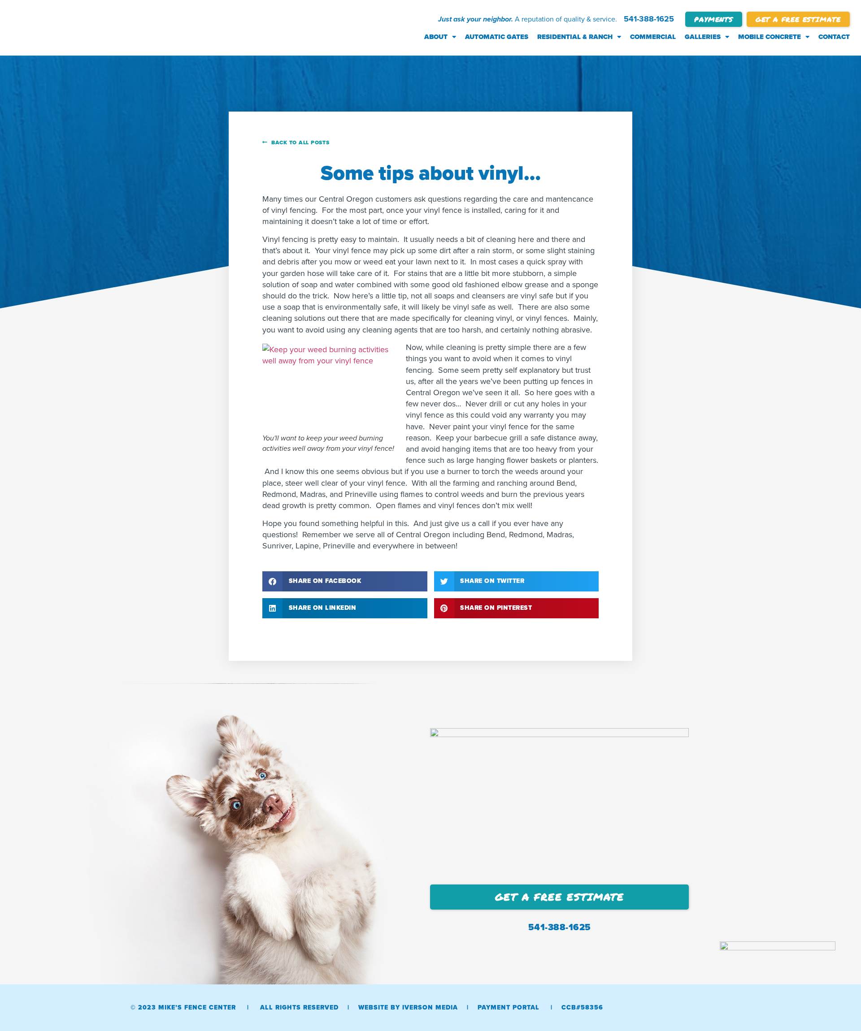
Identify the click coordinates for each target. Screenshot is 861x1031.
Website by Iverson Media (408, 1007)
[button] (344, 581)
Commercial (653, 37)
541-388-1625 (649, 19)
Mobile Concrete (769, 37)
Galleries (703, 37)
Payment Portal (508, 1007)
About (436, 37)
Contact (834, 37)
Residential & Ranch (575, 37)
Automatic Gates (496, 37)
